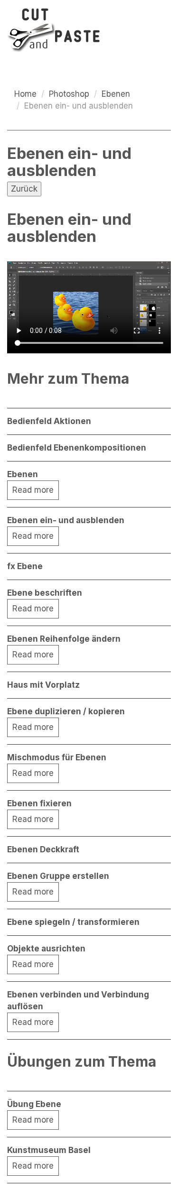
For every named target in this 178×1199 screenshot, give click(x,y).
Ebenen (116, 94)
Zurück (24, 189)
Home (25, 94)
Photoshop (69, 94)
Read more (33, 490)
